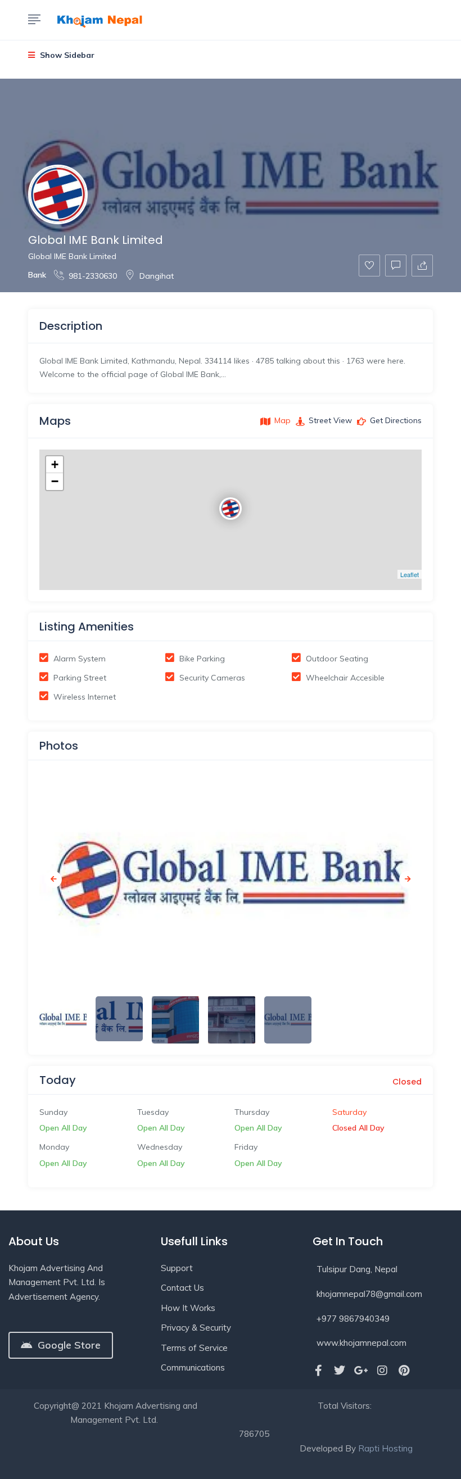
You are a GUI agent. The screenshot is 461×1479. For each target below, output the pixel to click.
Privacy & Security (196, 1327)
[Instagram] (382, 1370)
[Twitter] (339, 1370)
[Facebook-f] (318, 1370)
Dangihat (156, 276)
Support (177, 1268)
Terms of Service (194, 1347)
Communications (193, 1367)
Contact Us (182, 1287)
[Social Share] (422, 265)
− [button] (54, 481)
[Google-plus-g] (361, 1370)
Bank (37, 275)
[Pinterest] (403, 1370)
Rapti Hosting (385, 1448)
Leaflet (409, 574)
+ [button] (54, 464)
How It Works (188, 1308)
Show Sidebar (66, 55)
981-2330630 (93, 276)
